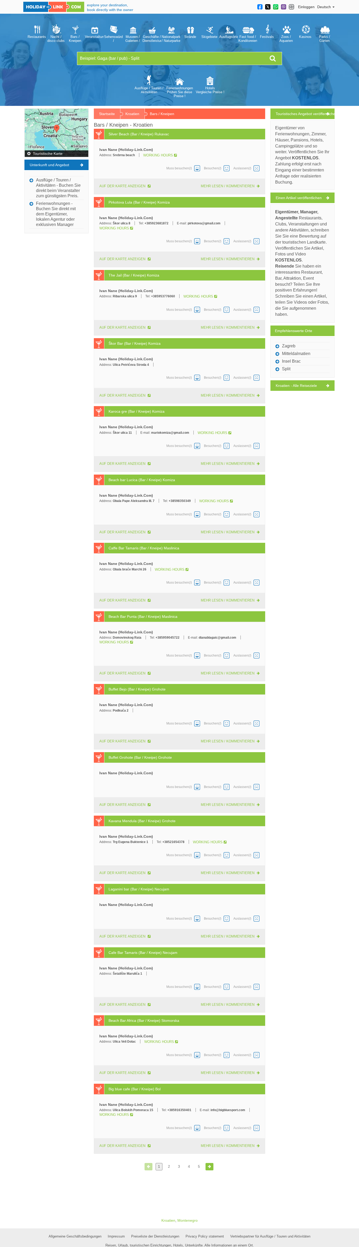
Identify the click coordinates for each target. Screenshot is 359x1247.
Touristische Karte (47, 153)
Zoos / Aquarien (286, 39)
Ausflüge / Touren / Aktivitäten (149, 90)
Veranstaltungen (94, 37)
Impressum (116, 1236)
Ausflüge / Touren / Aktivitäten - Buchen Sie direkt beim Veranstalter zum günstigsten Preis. (58, 188)
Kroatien (132, 114)
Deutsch (324, 7)
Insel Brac (291, 361)
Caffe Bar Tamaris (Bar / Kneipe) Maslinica (144, 548)
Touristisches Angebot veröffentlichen (305, 114)
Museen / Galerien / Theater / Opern (132, 39)
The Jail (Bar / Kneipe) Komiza (134, 275)
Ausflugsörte (228, 37)
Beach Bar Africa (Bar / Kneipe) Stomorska (144, 1020)
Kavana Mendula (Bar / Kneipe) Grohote (142, 821)
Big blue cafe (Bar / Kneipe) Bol (135, 1089)
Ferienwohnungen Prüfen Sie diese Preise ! (179, 92)
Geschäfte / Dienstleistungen (151, 39)
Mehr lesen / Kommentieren (228, 186)
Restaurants (37, 37)
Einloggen (306, 7)
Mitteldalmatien (296, 353)
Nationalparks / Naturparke (171, 39)
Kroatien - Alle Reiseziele (296, 385)
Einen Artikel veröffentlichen (299, 198)
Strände (190, 37)
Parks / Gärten (324, 39)
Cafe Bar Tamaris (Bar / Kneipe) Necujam (143, 952)
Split (286, 369)
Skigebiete (209, 37)
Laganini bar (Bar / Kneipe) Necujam (139, 889)
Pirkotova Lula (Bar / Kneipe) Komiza (139, 202)
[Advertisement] (56, 315)
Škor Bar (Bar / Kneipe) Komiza (135, 343)
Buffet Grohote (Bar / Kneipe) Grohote (140, 757)
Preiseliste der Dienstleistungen (155, 1236)
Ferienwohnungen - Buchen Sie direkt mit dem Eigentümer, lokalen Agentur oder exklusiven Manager (56, 214)
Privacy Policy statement (205, 1236)
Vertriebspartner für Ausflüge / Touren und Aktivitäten (270, 1236)
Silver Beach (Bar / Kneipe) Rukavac (139, 134)
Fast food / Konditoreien (247, 39)
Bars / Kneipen (75, 39)
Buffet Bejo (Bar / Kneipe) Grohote (137, 689)
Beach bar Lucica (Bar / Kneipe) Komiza (142, 480)
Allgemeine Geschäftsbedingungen (75, 1236)
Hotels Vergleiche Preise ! (210, 90)
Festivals (267, 37)
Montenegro (187, 1220)
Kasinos (305, 37)
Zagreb (288, 346)
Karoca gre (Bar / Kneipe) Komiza (137, 411)
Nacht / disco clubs (56, 39)
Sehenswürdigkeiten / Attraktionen (113, 39)
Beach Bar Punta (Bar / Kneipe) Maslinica (143, 616)
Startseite (107, 114)
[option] (36, 33)
